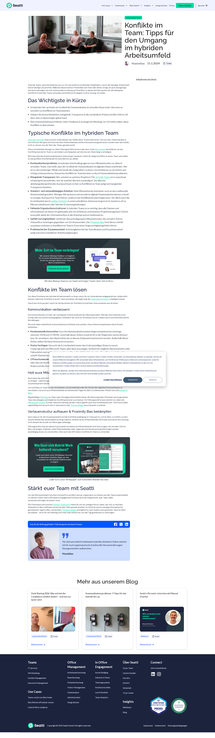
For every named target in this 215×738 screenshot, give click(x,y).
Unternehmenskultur (100, 299)
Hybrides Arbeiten (36, 139)
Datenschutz (160, 725)
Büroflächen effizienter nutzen (41, 702)
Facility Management (37, 678)
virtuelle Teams (102, 177)
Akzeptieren (133, 380)
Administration (73, 697)
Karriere (126, 678)
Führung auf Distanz (36, 402)
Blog (125, 712)
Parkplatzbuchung (75, 682)
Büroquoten (100, 149)
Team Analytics (101, 697)
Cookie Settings (9, 735)
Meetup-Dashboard (62, 504)
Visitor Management (76, 687)
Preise (171, 5)
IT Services (32, 668)
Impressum (148, 725)
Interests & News (102, 677)
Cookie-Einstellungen (113, 380)
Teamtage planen (102, 682)
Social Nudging (101, 672)
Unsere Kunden (129, 673)
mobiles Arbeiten (59, 201)
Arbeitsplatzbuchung (76, 672)
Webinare (127, 707)
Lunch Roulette (101, 692)
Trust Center (128, 693)
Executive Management (38, 683)
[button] (107, 5)
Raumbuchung (73, 677)
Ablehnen (153, 380)
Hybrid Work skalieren (38, 707)
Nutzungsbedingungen (177, 725)
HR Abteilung (34, 673)
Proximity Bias (97, 222)
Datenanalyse (73, 692)
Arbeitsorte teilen (102, 687)
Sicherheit (127, 688)
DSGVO (126, 683)
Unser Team (128, 668)
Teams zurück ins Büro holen (40, 697)
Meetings (44, 397)
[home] (14, 5)
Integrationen (161, 5)
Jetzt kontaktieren (158, 668)
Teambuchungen (69, 510)
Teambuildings (77, 405)
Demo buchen (185, 5)
